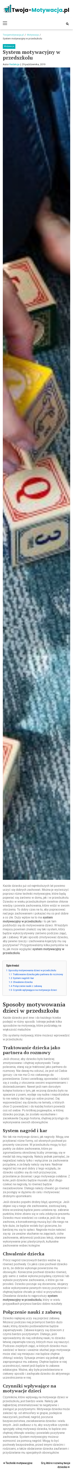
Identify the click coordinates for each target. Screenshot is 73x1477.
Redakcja (14, 64)
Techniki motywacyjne (19, 1463)
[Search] (67, 23)
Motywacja (9, 46)
